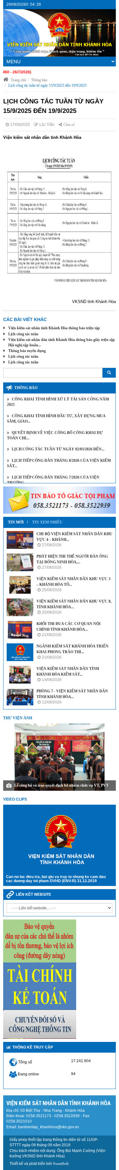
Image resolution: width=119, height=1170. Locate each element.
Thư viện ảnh (17, 718)
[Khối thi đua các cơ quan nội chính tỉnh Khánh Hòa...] (20, 630)
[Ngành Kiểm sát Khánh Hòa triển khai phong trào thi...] (20, 652)
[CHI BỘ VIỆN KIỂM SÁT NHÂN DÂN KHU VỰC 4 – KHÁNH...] (20, 540)
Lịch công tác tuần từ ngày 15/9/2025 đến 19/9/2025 (47, 85)
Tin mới (16, 522)
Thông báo (39, 80)
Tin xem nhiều (47, 522)
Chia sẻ (69, 124)
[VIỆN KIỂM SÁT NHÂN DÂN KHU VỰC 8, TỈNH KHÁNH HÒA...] (20, 607)
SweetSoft (61, 1163)
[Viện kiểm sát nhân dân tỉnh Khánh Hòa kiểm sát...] (20, 675)
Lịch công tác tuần (23, 334)
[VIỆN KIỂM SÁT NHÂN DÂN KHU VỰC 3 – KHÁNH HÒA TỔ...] (20, 585)
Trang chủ (18, 80)
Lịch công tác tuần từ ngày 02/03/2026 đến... (57, 449)
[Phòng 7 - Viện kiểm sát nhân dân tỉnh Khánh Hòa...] (20, 697)
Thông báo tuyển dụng (27, 351)
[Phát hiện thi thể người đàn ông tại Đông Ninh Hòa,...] (20, 562)
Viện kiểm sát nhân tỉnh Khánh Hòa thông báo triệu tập (54, 328)
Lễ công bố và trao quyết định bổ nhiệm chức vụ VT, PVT (61, 785)
